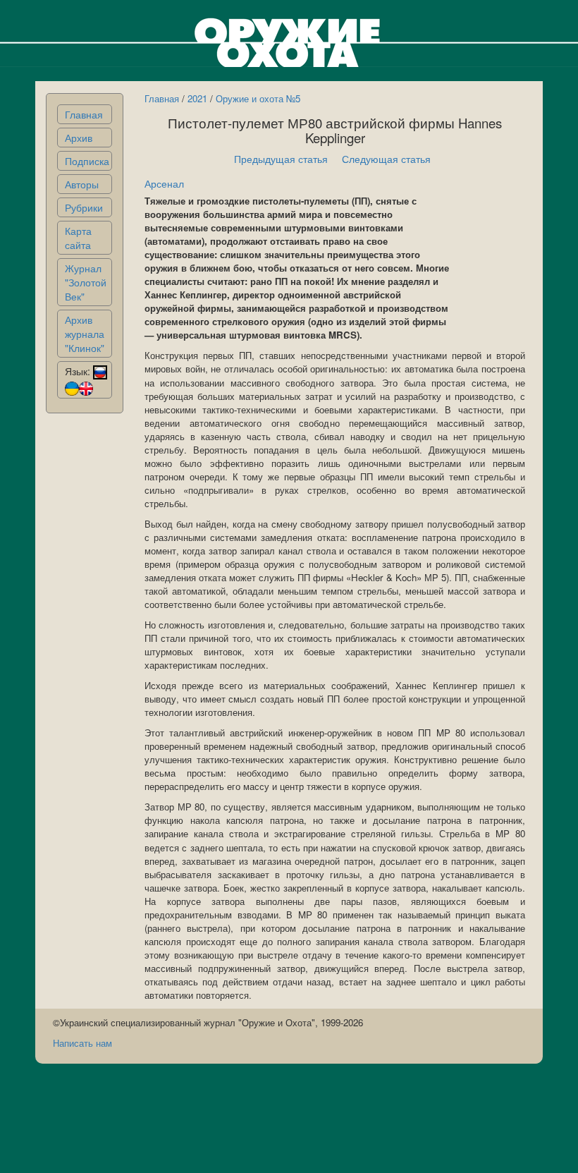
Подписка (87, 161)
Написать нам (82, 1043)
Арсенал (164, 183)
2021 (197, 98)
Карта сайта (78, 238)
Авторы (82, 184)
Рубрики (84, 207)
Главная (84, 114)
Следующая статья (386, 159)
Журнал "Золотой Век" (85, 282)
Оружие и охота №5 (258, 98)
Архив (78, 137)
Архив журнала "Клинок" (84, 333)
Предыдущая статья (281, 159)
